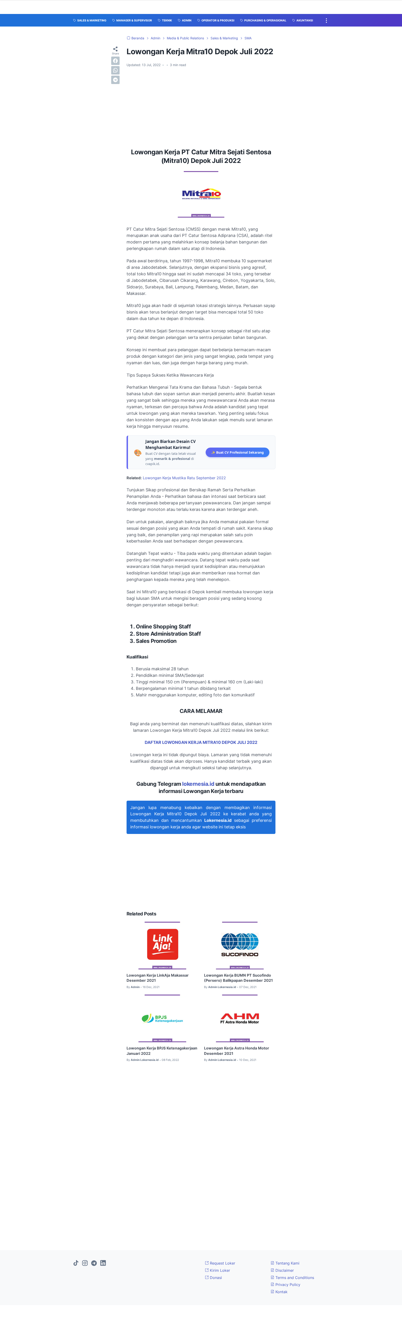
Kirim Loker (219, 1270)
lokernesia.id (198, 784)
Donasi (215, 1277)
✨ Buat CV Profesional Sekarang (237, 452)
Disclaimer (284, 1270)
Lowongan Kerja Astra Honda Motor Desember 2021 (236, 1051)
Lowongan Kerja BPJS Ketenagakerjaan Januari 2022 (162, 1051)
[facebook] (115, 61)
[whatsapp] (115, 70)
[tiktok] (76, 1263)
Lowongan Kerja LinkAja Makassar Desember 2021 (158, 978)
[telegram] (115, 80)
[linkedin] (103, 1263)
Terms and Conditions (294, 1277)
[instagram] (85, 1263)
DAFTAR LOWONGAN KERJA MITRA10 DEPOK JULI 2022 (201, 742)
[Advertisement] (201, 105)
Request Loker (222, 1263)
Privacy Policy (287, 1284)
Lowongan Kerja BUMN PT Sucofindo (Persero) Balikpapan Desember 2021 (238, 978)
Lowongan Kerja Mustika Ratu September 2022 (184, 478)
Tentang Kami (286, 1263)
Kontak (281, 1291)
